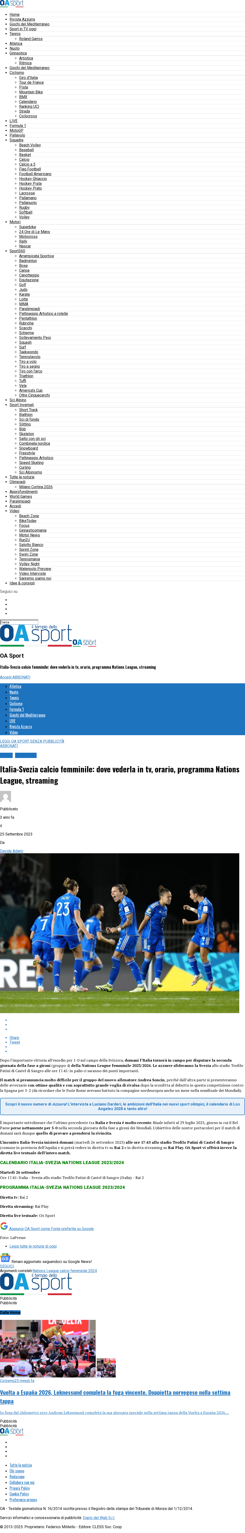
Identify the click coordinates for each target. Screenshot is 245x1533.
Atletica (16, 43)
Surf (22, 347)
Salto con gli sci (32, 438)
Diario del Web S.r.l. (99, 1517)
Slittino (25, 424)
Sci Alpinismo (30, 472)
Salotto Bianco (31, 544)
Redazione (17, 1476)
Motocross (28, 236)
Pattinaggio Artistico (36, 458)
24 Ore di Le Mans (34, 231)
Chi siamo (17, 1471)
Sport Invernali (22, 405)
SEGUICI (7, 1266)
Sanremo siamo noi (35, 578)
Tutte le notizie (22, 477)
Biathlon (26, 414)
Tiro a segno (29, 366)
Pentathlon (28, 318)
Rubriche (26, 323)
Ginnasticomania (32, 530)
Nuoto (15, 48)
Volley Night (29, 564)
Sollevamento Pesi (35, 337)
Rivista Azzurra (22, 19)
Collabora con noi (22, 1482)
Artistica (26, 58)
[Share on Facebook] (127, 1020)
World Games (21, 496)
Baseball (26, 150)
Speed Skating (31, 462)
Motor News (29, 535)
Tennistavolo (29, 357)
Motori (15, 222)
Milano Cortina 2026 (36, 487)
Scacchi (25, 328)
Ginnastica (18, 53)
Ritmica (25, 63)
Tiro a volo (28, 361)
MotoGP (16, 130)
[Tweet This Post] (127, 1024)
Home (15, 14)
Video (14, 511)
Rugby (24, 207)
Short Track (28, 410)
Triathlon (26, 376)
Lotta (23, 299)
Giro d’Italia (28, 77)
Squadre (16, 140)
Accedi (15, 506)
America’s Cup (31, 390)
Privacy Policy (20, 1488)
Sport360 (17, 251)
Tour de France (31, 82)
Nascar (25, 246)
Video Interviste (32, 573)
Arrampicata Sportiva (36, 256)
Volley (24, 217)
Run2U (24, 540)
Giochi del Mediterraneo (30, 24)
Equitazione (29, 280)
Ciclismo (17, 72)
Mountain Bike (31, 92)
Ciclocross (28, 116)
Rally (23, 241)
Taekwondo (28, 352)
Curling (25, 467)
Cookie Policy (19, 1494)
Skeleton (26, 434)
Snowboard (28, 448)
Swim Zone (28, 554)
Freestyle (27, 453)
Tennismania (29, 559)
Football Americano (35, 174)
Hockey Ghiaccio (33, 178)
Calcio (24, 159)
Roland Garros (31, 38)
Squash (25, 342)
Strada (24, 111)
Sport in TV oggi (23, 29)
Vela (23, 385)
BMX (23, 97)
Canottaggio (29, 275)
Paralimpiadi (29, 309)
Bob (22, 429)
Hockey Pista (30, 183)
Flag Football (30, 169)
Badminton (28, 261)
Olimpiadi (17, 482)
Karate (24, 294)
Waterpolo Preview (35, 568)
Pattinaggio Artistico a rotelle (43, 313)
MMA (23, 304)
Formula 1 (18, 125)
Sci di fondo (29, 419)
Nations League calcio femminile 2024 (65, 1270)
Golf (22, 285)
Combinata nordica (34, 443)
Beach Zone (29, 516)
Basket (25, 154)
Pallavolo (17, 135)
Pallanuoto (28, 202)
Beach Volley (30, 145)
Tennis (15, 33)
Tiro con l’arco (30, 371)
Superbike (27, 227)
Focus (24, 525)
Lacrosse (27, 193)
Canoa (24, 270)
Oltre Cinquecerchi (34, 395)
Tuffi (22, 381)
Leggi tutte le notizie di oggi (33, 1246)
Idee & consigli (22, 583)
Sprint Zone (29, 549)
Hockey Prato (30, 188)
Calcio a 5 (27, 164)
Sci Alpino (18, 400)
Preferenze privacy (23, 1500)
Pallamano (28, 198)
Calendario (28, 101)
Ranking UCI (29, 106)
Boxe (23, 265)
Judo (23, 289)
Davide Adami (11, 851)
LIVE (13, 121)
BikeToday (28, 520)
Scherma (26, 333)
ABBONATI (21, 677)
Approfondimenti (24, 491)
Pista (23, 87)
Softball (25, 212)
